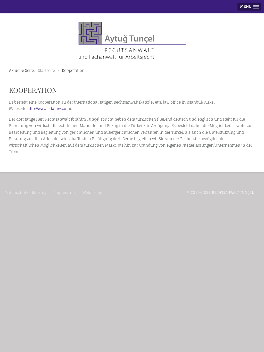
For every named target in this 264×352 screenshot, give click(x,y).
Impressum (64, 192)
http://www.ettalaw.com (48, 108)
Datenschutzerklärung (25, 192)
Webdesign (92, 192)
